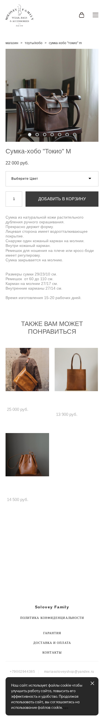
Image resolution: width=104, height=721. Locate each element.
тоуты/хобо (33, 43)
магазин (12, 43)
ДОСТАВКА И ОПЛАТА (52, 642)
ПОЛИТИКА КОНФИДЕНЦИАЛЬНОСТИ (52, 617)
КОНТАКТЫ (52, 652)
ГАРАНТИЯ (52, 633)
